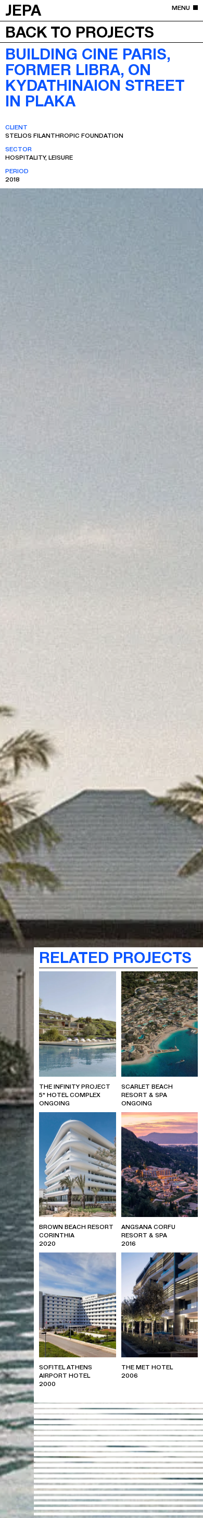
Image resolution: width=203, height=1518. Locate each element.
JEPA (23, 9)
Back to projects (79, 31)
